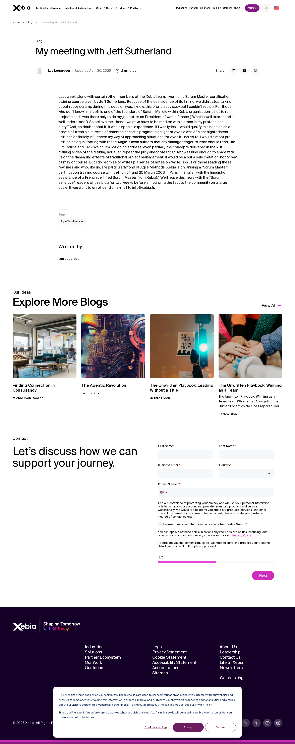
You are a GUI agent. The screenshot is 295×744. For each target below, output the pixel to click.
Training (216, 8)
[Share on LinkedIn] (233, 70)
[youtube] (267, 723)
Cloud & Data (104, 8)
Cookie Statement (169, 657)
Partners (193, 8)
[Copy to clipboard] (255, 70)
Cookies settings (155, 727)
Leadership (230, 652)
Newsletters (231, 667)
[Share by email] (244, 70)
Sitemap (160, 673)
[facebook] (256, 723)
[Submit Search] (266, 8)
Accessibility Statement (174, 662)
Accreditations (165, 667)
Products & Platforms (129, 8)
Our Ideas (94, 667)
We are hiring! (232, 677)
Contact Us (230, 657)
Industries (181, 8)
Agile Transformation (72, 221)
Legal (157, 646)
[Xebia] (21, 8)
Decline (220, 727)
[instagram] (278, 723)
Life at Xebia (231, 662)
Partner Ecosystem (103, 657)
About (237, 8)
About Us (228, 646)
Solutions (205, 8)
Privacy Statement (169, 652)
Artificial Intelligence (48, 8)
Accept (188, 727)
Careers (227, 8)
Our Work (93, 662)
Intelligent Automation (78, 8)
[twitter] (245, 723)
